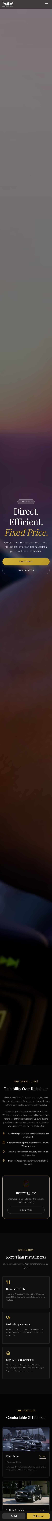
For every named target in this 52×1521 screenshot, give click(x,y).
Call (15, 1516)
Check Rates (26, 561)
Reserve (39, 1516)
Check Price (26, 1210)
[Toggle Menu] (47, 4)
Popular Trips (26, 570)
